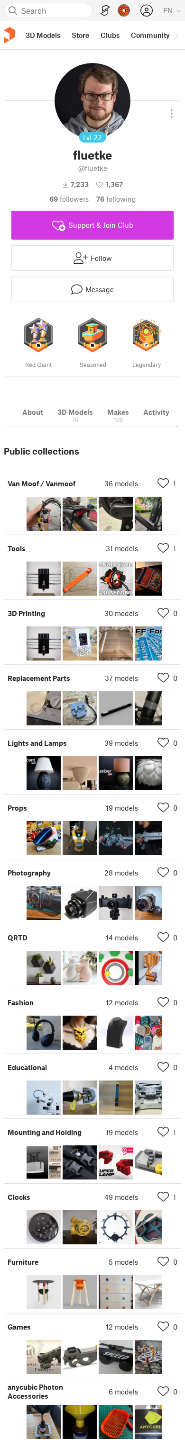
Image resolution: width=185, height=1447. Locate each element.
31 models (122, 548)
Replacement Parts (39, 678)
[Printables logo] (9, 35)
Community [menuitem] (150, 35)
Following (116, 199)
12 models (122, 1002)
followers (69, 199)
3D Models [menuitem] (43, 35)
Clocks (19, 1197)
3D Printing (26, 613)
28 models (121, 872)
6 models (123, 1391)
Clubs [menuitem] (110, 35)
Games (19, 1326)
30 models (121, 613)
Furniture (23, 1262)
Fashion (21, 1002)
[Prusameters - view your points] (124, 10)
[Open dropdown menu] (171, 109)
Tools (17, 548)
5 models (123, 1262)
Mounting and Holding (45, 1132)
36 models (121, 483)
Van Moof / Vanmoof (41, 483)
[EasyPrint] (105, 10)
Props (17, 808)
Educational (27, 1067)
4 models (123, 1067)
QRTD (18, 937)
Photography (29, 872)
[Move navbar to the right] (175, 35)
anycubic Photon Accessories (35, 1391)
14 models (122, 937)
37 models (121, 678)
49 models (121, 1197)
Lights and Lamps (37, 743)
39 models (121, 743)
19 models (122, 808)
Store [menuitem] (80, 35)
